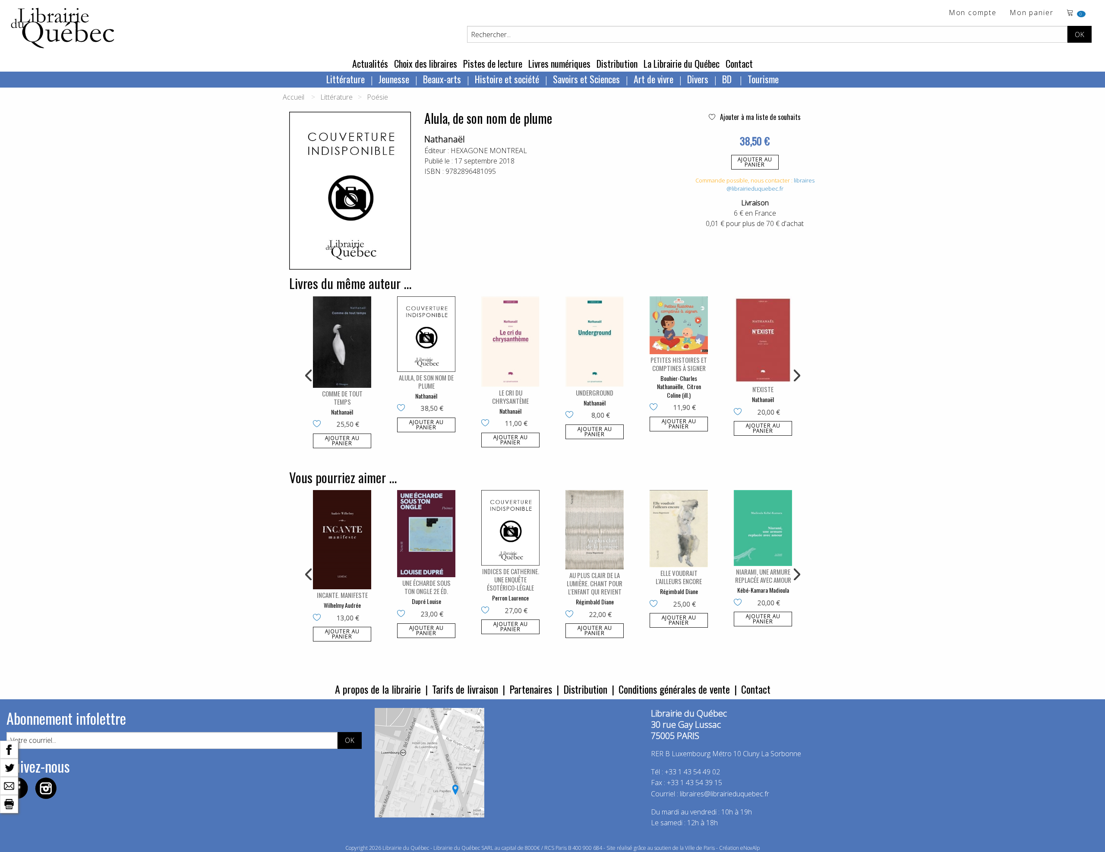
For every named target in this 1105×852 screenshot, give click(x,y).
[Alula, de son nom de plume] (426, 334)
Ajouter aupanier (755, 162)
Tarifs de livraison (465, 689)
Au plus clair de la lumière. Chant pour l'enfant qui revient (594, 583)
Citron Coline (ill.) (684, 390)
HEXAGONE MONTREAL (489, 150)
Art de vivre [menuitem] (653, 79)
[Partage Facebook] (9, 749)
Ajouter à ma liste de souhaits (759, 117)
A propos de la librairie (378, 689)
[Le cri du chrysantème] (510, 341)
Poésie (377, 97)
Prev (309, 376)
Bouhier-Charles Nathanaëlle (677, 382)
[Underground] (594, 341)
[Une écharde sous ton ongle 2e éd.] (426, 534)
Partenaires (530, 689)
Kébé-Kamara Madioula (763, 589)
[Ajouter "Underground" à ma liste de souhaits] (571, 415)
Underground (594, 392)
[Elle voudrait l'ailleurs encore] (679, 528)
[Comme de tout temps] (342, 342)
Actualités (370, 63)
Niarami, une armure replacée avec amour (763, 576)
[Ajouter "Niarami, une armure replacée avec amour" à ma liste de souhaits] (739, 603)
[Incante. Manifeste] (342, 539)
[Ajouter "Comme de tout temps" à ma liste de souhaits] (319, 424)
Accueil (293, 97)
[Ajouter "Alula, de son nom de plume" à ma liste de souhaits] (403, 408)
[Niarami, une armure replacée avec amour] (763, 528)
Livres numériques (559, 63)
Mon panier (1032, 13)
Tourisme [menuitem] (763, 79)
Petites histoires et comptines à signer (678, 364)
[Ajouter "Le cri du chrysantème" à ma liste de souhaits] (487, 423)
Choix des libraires (425, 63)
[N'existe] (763, 340)
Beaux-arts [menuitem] (442, 79)
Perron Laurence (510, 597)
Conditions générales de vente (674, 689)
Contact (739, 63)
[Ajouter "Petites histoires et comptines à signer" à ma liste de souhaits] (655, 407)
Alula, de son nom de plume (426, 381)
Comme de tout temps (342, 397)
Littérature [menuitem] (345, 79)
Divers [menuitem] (697, 79)
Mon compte (973, 13)
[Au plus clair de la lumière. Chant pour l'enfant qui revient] (594, 529)
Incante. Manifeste (342, 595)
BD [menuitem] (728, 79)
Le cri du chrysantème (510, 397)
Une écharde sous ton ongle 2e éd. (426, 587)
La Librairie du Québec (682, 63)
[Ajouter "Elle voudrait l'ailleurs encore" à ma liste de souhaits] (655, 604)
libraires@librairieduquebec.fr (770, 184)
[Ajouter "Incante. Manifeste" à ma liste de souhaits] (319, 618)
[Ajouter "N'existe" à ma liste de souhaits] (739, 412)
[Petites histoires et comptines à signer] (679, 325)
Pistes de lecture (492, 63)
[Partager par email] (9, 785)
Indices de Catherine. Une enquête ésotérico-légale (510, 579)
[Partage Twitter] (9, 767)
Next (796, 376)
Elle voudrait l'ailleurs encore (679, 577)
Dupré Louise (426, 601)
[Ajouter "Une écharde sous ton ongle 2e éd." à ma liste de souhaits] (403, 614)
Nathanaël (444, 139)
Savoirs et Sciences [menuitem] (586, 79)
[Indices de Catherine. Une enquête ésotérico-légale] (510, 528)
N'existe (763, 389)
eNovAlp (750, 848)
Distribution (617, 63)
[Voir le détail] (342, 342)
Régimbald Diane (595, 601)
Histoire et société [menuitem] (507, 79)
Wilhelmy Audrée (342, 605)
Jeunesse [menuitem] (394, 79)
